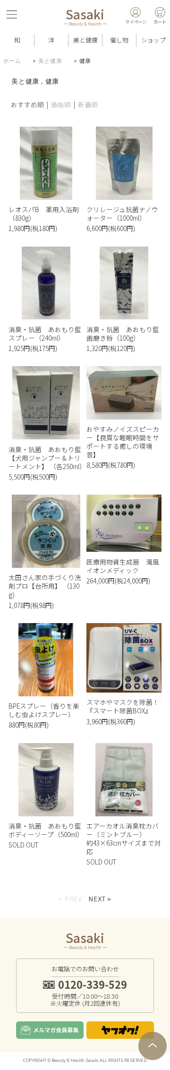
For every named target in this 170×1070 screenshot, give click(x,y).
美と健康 (50, 61)
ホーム (12, 61)
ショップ (153, 39)
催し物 (119, 39)
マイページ (135, 21)
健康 (85, 61)
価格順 (61, 104)
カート (159, 21)
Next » (99, 899)
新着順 (88, 104)
